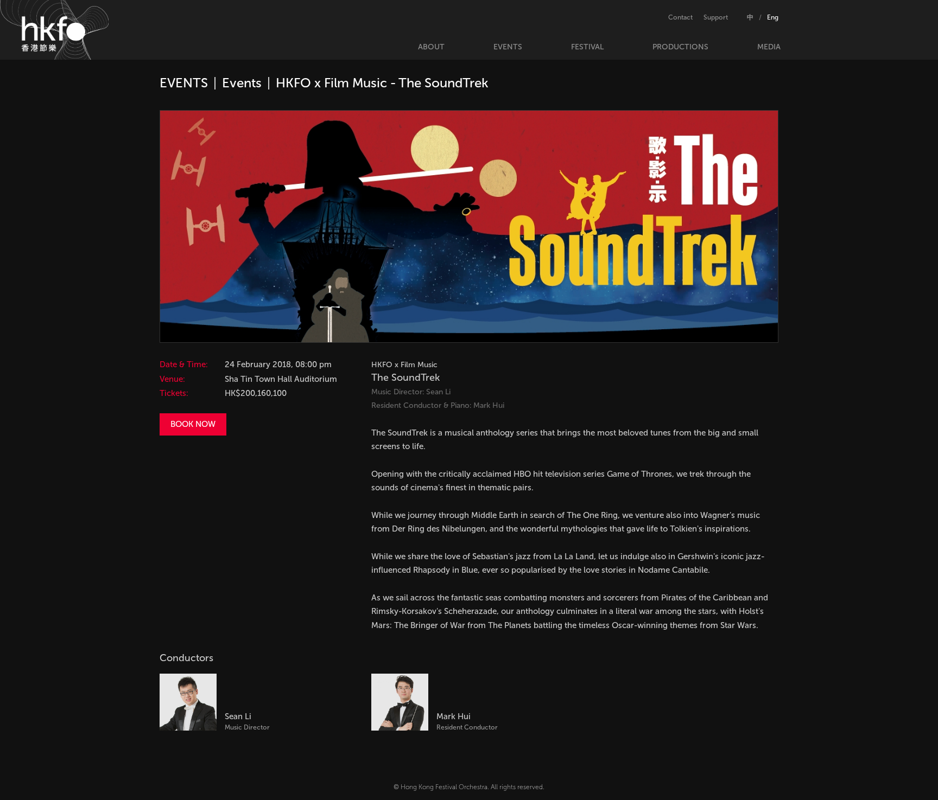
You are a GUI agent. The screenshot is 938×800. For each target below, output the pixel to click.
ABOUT (431, 47)
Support (716, 17)
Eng (772, 17)
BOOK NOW (193, 424)
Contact (680, 17)
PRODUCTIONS (680, 47)
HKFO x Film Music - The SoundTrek (382, 83)
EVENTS (507, 47)
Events (242, 83)
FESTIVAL (587, 47)
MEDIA (769, 47)
